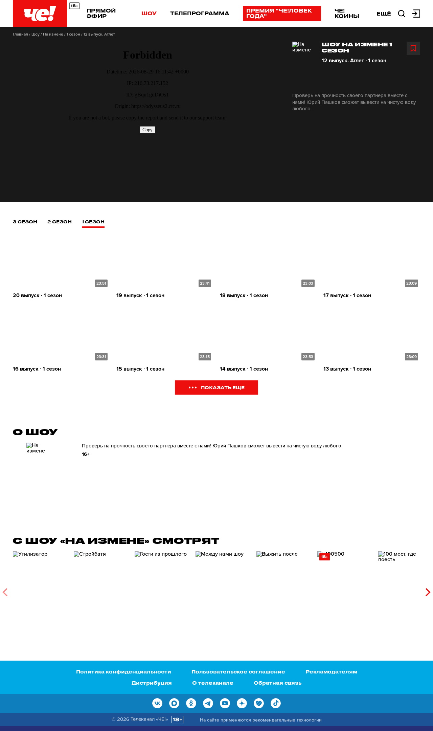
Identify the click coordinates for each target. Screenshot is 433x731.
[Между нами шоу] (223, 589)
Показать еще (223, 387)
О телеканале (212, 683)
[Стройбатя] (101, 589)
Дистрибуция (152, 683)
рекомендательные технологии (287, 720)
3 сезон (25, 221)
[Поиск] (401, 13)
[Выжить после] (283, 589)
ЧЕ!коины (347, 13)
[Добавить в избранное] (413, 48)
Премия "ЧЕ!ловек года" (279, 13)
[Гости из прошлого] (162, 589)
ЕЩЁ (384, 13)
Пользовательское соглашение (238, 671)
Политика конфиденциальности (123, 671)
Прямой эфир (101, 13)
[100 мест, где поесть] (405, 589)
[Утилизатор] (40, 589)
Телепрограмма (199, 13)
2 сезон (59, 221)
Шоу (149, 13)
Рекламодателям (331, 671)
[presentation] (4, 592)
